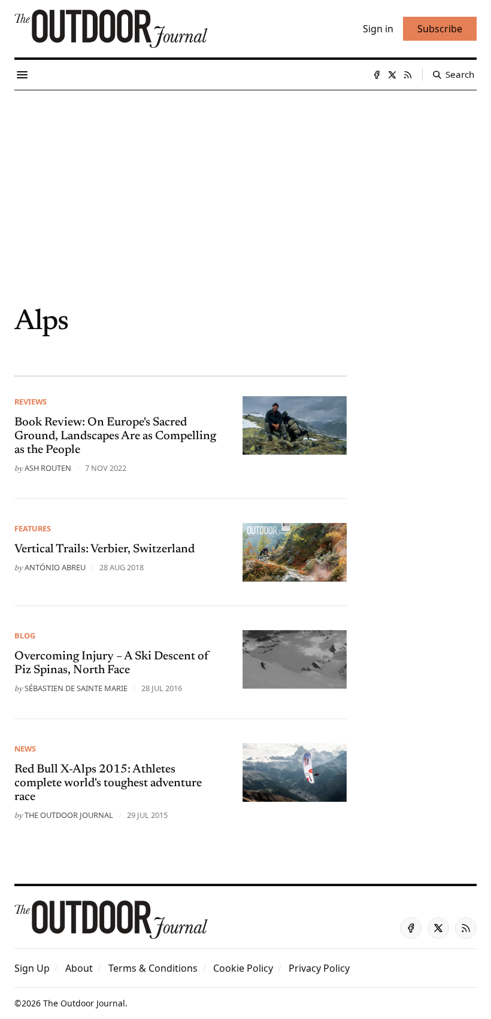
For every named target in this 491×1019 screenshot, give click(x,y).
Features (32, 528)
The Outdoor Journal (69, 815)
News (25, 748)
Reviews (30, 401)
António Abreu (55, 567)
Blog (24, 635)
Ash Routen (48, 468)
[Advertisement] (245, 180)
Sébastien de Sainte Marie (76, 688)
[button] (32, 968)
